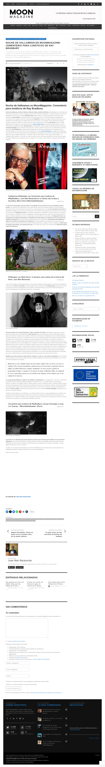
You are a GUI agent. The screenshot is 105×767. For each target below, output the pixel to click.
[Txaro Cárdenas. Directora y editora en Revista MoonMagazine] (39, 742)
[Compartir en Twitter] (58, 63)
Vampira (33, 520)
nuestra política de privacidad (41, 659)
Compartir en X (60, 201)
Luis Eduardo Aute (75, 729)
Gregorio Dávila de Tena (36, 587)
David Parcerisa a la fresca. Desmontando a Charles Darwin (52, 711)
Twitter (12, 567)
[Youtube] (94, 4)
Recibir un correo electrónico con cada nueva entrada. (22, 684)
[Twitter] (91, 4)
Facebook (20, 567)
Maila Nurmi (60, 519)
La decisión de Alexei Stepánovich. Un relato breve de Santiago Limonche (52, 727)
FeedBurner (91, 64)
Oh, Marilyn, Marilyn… (78, 280)
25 (66, 709)
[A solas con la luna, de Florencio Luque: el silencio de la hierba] (36, 596)
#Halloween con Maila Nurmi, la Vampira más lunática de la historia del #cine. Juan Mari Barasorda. (36, 278)
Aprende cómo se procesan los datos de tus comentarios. (46, 692)
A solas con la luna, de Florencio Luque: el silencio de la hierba (35, 584)
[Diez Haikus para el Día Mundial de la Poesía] (57, 594)
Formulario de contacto (21, 657)
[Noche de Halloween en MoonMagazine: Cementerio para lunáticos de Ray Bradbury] (36, 84)
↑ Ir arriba (97, 755)
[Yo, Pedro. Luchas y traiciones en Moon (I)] (39, 719)
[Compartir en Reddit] (66, 63)
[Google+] (81, 4)
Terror (28, 520)
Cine (7, 39)
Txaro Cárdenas (55, 586)
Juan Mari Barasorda (18, 39)
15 (66, 741)
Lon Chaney (48, 519)
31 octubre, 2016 (27, 63)
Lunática (31, 39)
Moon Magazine (12, 587)
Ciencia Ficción (27, 519)
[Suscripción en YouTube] (74, 346)
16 (66, 718)
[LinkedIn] (84, 4)
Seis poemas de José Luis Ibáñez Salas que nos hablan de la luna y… (15, 584)
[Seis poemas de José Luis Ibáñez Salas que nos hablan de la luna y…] (15, 596)
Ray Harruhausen (20, 520)
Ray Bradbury (10, 520)
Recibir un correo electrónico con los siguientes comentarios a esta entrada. (28, 681)
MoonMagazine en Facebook (81, 326)
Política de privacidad (93, 55)
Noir (37, 39)
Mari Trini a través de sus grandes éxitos (83, 295)
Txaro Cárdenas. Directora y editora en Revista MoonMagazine (52, 743)
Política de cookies (94, 738)
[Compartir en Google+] (60, 63)
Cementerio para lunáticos (14, 519)
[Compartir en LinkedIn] (63, 63)
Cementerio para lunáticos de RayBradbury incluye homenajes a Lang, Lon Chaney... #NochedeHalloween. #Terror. (36, 404)
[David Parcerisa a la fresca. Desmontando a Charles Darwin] (39, 710)
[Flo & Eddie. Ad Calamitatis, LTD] (39, 735)
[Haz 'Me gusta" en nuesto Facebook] (87, 340)
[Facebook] (78, 4)
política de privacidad (19, 641)
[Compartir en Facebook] (55, 63)
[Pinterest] (88, 4)
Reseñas (43, 39)
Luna (54, 519)
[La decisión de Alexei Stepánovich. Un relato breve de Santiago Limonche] (39, 726)
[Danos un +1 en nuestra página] (22, 733)
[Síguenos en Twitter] (74, 340)
